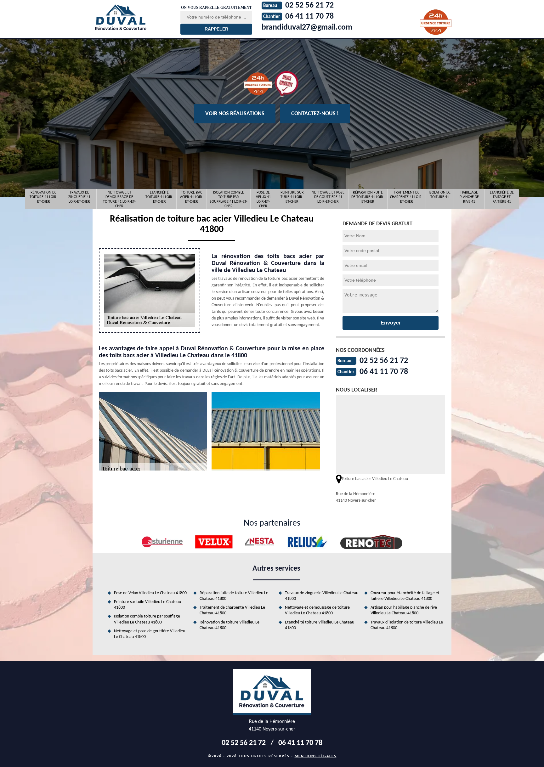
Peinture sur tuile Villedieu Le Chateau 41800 (147, 605)
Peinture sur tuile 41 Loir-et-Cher (292, 197)
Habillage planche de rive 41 (469, 197)
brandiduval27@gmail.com (307, 27)
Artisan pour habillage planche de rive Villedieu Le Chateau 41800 (404, 610)
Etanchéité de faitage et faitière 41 (502, 197)
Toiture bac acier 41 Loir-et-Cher (191, 197)
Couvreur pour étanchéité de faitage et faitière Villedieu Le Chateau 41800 (405, 596)
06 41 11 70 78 (384, 372)
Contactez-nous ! (315, 114)
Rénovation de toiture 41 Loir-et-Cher (44, 197)
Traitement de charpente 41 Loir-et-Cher (406, 197)
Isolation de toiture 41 (439, 195)
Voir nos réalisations (234, 114)
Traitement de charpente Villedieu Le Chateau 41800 (232, 610)
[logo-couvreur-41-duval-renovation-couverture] (133, 17)
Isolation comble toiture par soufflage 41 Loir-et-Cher (228, 199)
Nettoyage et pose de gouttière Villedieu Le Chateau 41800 (149, 634)
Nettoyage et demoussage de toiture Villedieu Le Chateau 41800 (317, 610)
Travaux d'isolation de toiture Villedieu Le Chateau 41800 (407, 625)
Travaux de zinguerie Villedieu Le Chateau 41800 (321, 596)
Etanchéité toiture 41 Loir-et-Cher (159, 197)
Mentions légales (316, 756)
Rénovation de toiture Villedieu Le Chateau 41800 (229, 625)
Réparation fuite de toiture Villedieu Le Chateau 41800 (234, 596)
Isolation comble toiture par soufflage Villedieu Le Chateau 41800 (147, 619)
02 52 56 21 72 (384, 361)
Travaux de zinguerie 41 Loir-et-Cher (79, 197)
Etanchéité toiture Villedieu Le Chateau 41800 (319, 625)
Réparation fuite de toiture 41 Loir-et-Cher (367, 197)
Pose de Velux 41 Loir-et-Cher (263, 199)
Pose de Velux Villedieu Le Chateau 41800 (150, 593)
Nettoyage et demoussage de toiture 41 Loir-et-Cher (119, 199)
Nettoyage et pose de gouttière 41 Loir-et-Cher (328, 197)
